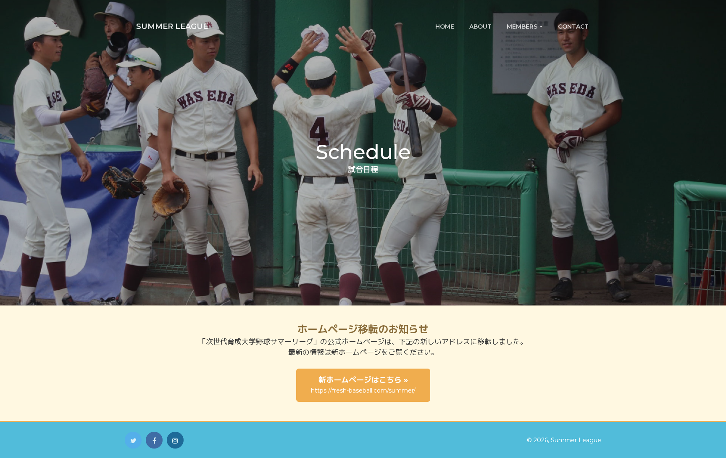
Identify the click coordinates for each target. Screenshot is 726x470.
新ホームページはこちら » (363, 384)
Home (444, 26)
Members (522, 26)
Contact (573, 26)
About (480, 26)
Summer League (172, 26)
